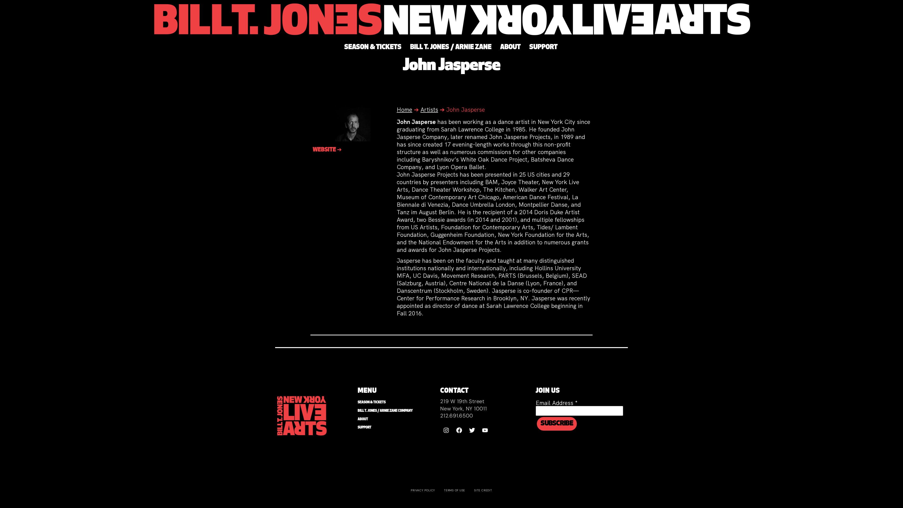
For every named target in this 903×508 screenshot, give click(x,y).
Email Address (557, 403)
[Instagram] (446, 430)
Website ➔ (327, 150)
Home (404, 110)
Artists (429, 110)
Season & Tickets (372, 402)
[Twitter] (472, 430)
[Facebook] (459, 430)
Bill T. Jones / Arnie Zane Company (385, 411)
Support (364, 427)
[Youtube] (485, 430)
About (363, 419)
